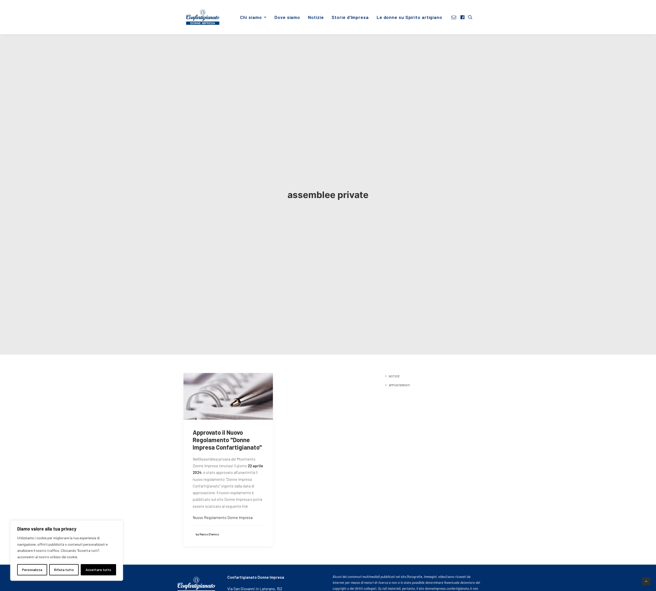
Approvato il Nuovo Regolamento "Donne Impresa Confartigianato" (227, 440)
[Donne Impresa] (202, 17)
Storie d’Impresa (350, 17)
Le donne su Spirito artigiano (409, 17)
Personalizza (32, 569)
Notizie (316, 17)
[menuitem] (253, 17)
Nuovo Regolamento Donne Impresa (223, 517)
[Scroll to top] (646, 580)
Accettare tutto (98, 569)
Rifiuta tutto (64, 569)
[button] (455, 17)
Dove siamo (287, 17)
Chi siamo (251, 17)
